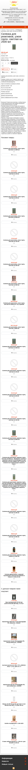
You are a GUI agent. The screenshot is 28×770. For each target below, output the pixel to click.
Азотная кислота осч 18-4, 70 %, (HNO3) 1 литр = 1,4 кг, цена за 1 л (14, 666)
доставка (4, 53)
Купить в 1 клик (4, 59)
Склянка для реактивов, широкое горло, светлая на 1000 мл (14, 347)
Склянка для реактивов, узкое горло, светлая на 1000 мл (14, 149)
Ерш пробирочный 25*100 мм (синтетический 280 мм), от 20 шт (14, 603)
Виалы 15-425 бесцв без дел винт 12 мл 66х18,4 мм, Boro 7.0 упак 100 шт (14, 704)
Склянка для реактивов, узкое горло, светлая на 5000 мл (14, 216)
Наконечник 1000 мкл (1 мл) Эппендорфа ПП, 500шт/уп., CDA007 (14, 622)
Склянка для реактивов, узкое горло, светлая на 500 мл (14, 284)
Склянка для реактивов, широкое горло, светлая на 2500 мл (14, 438)
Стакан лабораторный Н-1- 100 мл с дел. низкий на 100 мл (14, 742)
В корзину (14, 63)
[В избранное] (2, 66)
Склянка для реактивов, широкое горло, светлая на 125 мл (14, 419)
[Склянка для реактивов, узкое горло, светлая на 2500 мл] (14, 47)
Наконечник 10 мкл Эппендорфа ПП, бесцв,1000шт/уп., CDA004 (14, 641)
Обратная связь (19, 21)
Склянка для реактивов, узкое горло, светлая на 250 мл (14, 265)
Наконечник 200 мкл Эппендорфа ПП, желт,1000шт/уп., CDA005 (14, 685)
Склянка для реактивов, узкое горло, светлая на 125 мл (14, 240)
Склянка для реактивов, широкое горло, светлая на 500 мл (14, 536)
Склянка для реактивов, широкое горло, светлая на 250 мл (14, 512)
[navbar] (25, 27)
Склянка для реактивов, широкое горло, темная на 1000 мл (14, 555)
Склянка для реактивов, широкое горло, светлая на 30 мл (14, 371)
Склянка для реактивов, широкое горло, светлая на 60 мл (14, 395)
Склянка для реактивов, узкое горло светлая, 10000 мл (14, 327)
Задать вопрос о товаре (7, 57)
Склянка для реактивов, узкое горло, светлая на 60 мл (14, 197)
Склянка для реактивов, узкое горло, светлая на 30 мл (14, 173)
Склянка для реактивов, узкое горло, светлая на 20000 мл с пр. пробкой (14, 303)
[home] (2, 27)
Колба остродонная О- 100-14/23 (14, 723)
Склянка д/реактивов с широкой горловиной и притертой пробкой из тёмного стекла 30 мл (14, 576)
